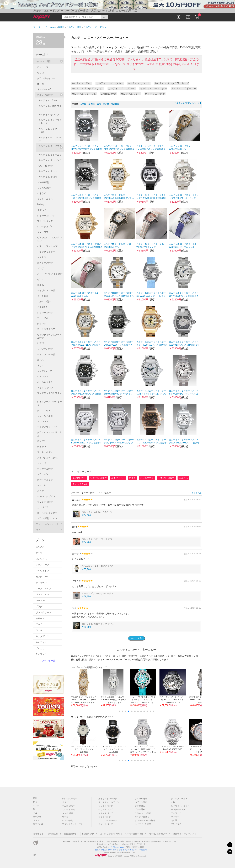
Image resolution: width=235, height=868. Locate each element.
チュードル (42, 318)
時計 (35, 798)
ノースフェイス (43, 588)
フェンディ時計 (45, 502)
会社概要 (37, 834)
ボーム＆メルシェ (46, 382)
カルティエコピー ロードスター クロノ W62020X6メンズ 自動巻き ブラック (86, 198)
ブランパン (42, 474)
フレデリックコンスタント (49, 394)
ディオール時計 (45, 468)
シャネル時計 (44, 188)
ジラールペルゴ (45, 416)
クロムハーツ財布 (143, 813)
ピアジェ (41, 343)
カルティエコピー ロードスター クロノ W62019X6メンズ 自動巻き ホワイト (184, 442)
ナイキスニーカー (179, 798)
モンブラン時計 (45, 348)
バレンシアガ (42, 594)
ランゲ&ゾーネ (44, 371)
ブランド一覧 (48, 660)
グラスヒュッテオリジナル (49, 434)
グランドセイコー (46, 78)
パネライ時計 (68, 820)
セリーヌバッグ (105, 809)
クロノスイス (44, 410)
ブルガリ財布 (141, 798)
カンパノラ (42, 507)
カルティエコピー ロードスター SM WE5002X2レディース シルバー (184, 394)
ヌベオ (40, 490)
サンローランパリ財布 (145, 820)
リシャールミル (45, 199)
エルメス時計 (44, 301)
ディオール (41, 582)
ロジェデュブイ (45, 226)
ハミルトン (42, 376)
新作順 (91, 104)
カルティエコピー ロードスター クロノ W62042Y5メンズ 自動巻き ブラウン (151, 442)
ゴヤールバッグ (105, 824)
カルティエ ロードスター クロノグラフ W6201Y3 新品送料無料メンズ (86, 247)
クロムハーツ (147, 477)
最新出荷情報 (70, 834)
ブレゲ (40, 268)
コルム (40, 285)
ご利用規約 (52, 834)
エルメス (183, 477)
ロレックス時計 (69, 798)
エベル (40, 360)
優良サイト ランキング (183, 834)
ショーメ (41, 463)
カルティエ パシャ (82, 83)
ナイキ (132, 477)
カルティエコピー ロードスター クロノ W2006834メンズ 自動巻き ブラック (86, 394)
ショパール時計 (45, 312)
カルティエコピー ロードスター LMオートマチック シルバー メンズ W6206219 (151, 394)
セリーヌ (40, 618)
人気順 (83, 104)
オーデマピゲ (44, 89)
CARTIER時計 (108, 93)
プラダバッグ (104, 817)
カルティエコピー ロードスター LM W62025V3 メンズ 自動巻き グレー (184, 296)
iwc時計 (41, 204)
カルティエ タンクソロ (84, 93)
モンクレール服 (178, 809)
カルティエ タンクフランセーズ (171, 83)
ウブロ (40, 72)
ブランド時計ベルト (47, 518)
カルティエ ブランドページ (187, 103)
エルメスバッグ (105, 813)
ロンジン (41, 441)
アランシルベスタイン (48, 457)
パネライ (41, 193)
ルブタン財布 (141, 802)
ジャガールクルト (46, 215)
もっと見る (196, 493)
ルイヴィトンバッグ (107, 798)
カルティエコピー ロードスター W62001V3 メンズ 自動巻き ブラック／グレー (184, 345)
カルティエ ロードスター (153, 88)
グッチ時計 (42, 296)
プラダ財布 (140, 806)
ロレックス (42, 67)
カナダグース (42, 636)
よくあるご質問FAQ (109, 834)
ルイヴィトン (118, 477)
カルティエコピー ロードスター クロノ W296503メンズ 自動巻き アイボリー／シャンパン (151, 345)
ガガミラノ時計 (45, 262)
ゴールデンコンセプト (48, 513)
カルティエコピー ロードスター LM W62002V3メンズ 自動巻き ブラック (151, 149)
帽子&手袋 (38, 824)
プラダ (39, 606)
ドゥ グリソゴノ (45, 387)
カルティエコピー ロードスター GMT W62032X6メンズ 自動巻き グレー (119, 149)
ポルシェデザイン (46, 496)
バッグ (36, 805)
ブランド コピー (166, 477)
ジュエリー (38, 820)
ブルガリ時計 (44, 182)
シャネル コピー (98, 477)
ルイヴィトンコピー (180, 806)
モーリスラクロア (46, 329)
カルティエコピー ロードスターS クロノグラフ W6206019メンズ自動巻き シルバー (119, 442)
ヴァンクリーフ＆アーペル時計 (49, 336)
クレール (41, 485)
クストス (41, 257)
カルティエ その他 (155, 93)
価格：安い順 (103, 104)
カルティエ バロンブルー (109, 83)
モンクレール (79, 477)
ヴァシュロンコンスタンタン (49, 239)
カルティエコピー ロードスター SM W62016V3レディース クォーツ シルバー (151, 296)
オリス (40, 365)
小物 (173, 802)
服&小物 (37, 816)
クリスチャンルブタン (108, 802)
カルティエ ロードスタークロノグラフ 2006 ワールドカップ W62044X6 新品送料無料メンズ (184, 198)
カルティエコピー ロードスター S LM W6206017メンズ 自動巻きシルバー (86, 442)
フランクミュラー (46, 251)
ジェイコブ (42, 232)
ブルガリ (40, 648)
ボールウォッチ (45, 479)
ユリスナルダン (45, 452)
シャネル (40, 600)
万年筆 (174, 820)
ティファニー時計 (46, 354)
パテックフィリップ (47, 246)
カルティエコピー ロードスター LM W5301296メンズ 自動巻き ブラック (118, 345)
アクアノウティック (47, 427)
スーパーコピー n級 (134, 834)
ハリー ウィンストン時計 (49, 274)
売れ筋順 (115, 104)
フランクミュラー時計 (72, 824)
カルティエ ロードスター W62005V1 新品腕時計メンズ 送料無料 (119, 198)
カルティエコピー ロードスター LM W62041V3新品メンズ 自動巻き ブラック (86, 149)
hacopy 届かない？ (158, 834)
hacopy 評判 (88, 834)
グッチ (39, 624)
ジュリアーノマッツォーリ (49, 403)
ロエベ (39, 630)
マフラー (175, 817)
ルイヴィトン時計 (46, 290)
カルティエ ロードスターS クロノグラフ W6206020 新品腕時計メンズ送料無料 (151, 198)
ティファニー (42, 654)
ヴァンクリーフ (43, 612)
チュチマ (41, 446)
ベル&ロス (42, 307)
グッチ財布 (140, 809)
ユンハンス (42, 421)
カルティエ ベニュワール (121, 88)
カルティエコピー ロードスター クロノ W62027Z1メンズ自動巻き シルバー (85, 345)
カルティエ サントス (139, 83)
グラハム (41, 323)
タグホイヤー (44, 210)
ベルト (36, 813)
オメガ (40, 84)
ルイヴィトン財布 (143, 824)
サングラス (176, 824)
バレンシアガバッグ (107, 820)
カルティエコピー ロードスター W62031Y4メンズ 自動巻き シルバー (119, 296)
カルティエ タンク (131, 93)
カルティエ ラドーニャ (183, 88)
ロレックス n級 (80, 484)
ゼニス (40, 279)
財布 (35, 802)
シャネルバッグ (105, 806)
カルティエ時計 (43, 61)
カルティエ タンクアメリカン (88, 88)
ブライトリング (45, 221)
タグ (38, 530)
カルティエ (41, 642)
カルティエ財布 (142, 817)
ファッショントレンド (47, 524)
